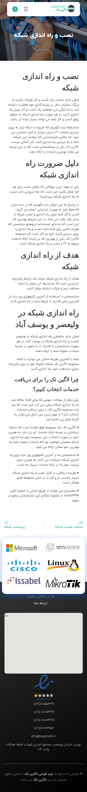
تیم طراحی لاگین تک (38, 774)
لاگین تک (40, 780)
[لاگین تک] (63, 8)
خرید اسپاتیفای (43, 756)
